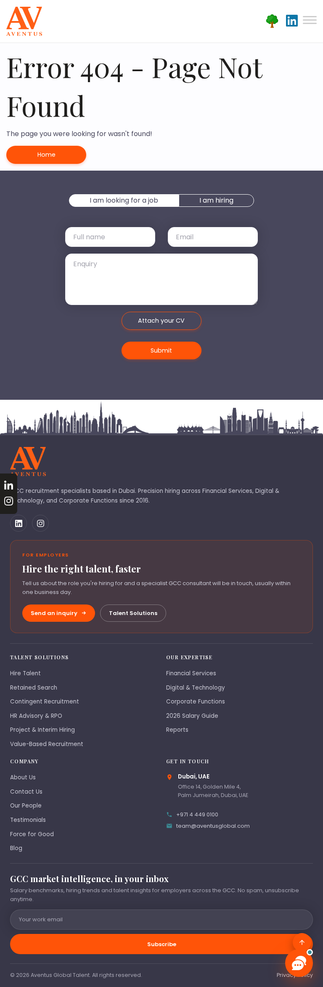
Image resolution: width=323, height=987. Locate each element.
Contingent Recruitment (44, 702)
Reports (177, 730)
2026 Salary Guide (192, 716)
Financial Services (191, 673)
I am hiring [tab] (216, 200)
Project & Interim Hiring (42, 730)
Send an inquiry (54, 613)
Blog (16, 848)
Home (46, 154)
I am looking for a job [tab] (124, 200)
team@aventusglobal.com (213, 826)
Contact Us (26, 792)
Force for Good (32, 834)
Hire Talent (25, 673)
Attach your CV (161, 320)
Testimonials (28, 820)
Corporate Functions (195, 702)
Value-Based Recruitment (46, 744)
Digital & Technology (195, 688)
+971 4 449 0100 (197, 814)
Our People (26, 806)
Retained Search (33, 688)
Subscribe (161, 944)
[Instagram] (40, 523)
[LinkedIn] (18, 523)
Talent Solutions (133, 613)
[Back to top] (302, 942)
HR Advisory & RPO (36, 716)
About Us (23, 777)
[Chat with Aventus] (299, 963)
